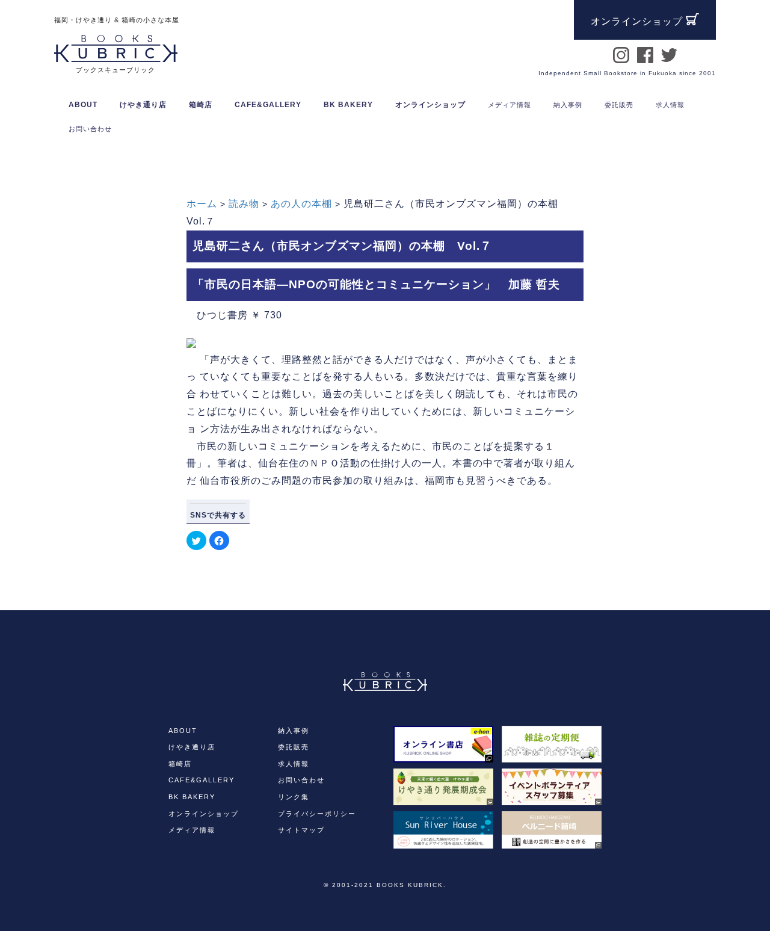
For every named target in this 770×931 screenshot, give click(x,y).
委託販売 (293, 746)
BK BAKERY (191, 796)
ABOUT (83, 105)
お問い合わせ (301, 780)
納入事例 (293, 730)
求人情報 (293, 763)
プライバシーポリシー (317, 813)
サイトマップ (301, 830)
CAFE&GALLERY (201, 780)
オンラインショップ (430, 105)
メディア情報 (191, 830)
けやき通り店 (191, 746)
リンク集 (293, 796)
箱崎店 (180, 763)
